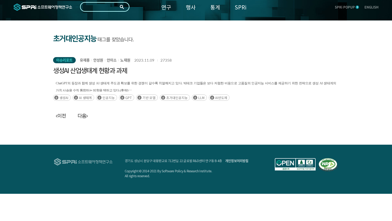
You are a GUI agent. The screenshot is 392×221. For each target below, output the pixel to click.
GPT (128, 97)
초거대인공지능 (177, 97)
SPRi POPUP (346, 7)
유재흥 (85, 60)
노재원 (125, 60)
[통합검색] (122, 7)
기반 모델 (149, 97)
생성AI (63, 97)
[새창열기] (295, 164)
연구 (166, 7)
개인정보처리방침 (236, 160)
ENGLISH (371, 7)
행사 (191, 7)
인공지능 (108, 97)
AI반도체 (221, 97)
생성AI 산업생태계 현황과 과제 (90, 70)
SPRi (240, 7)
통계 (215, 7)
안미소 (112, 60)
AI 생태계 (85, 97)
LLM (201, 97)
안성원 (98, 60)
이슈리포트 (64, 60)
